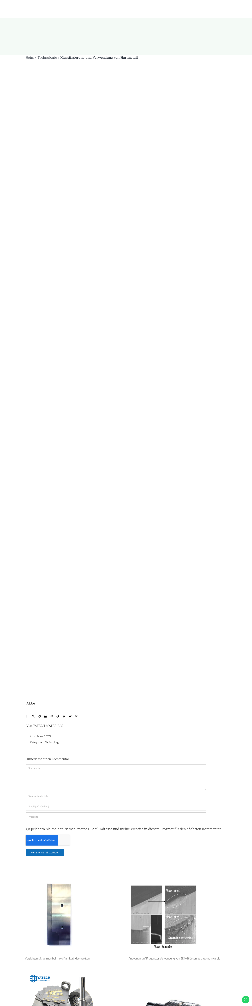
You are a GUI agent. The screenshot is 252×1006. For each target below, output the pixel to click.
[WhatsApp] (52, 716)
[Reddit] (39, 716)
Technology (52, 742)
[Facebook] (27, 716)
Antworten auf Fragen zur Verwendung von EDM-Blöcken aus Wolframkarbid (174, 958)
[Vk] (70, 716)
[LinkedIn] (46, 716)
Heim (30, 57)
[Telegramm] (58, 716)
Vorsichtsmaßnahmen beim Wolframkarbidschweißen (57, 958)
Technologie (47, 57)
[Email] (77, 716)
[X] (33, 716)
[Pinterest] (64, 716)
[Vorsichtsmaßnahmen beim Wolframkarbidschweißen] (74, 915)
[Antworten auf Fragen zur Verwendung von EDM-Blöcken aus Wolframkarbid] (177, 915)
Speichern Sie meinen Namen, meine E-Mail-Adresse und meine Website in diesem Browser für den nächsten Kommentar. (125, 829)
